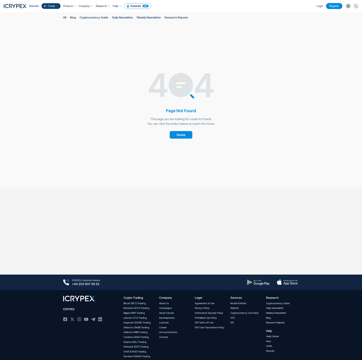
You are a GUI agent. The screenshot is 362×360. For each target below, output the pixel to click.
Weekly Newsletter (149, 17)
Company (84, 6)
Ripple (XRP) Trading (134, 313)
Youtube (86, 319)
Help (115, 6)
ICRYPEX (68, 309)
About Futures (166, 313)
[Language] (348, 6)
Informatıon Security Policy (209, 313)
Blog (73, 17)
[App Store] (287, 282)
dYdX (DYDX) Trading (134, 351)
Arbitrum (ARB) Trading (135, 332)
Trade (51, 6)
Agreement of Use (204, 303)
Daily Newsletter (122, 17)
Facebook (65, 319)
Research (101, 6)
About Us (164, 303)
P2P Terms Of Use (204, 322)
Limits (269, 346)
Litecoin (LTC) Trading (135, 317)
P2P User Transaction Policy (209, 327)
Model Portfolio (238, 303)
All (64, 17)
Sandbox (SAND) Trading (136, 356)
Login (320, 6)
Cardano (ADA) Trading (136, 337)
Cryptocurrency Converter (244, 313)
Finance (68, 6)
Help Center (272, 336)
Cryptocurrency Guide (94, 17)
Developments (167, 317)
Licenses (164, 322)
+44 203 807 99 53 (85, 284)
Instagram (79, 319)
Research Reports (176, 17)
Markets (34, 6)
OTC (232, 317)
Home (181, 135)
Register (334, 6)
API (232, 322)
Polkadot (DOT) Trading (136, 346)
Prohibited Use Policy (206, 317)
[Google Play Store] (258, 282)
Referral (234, 308)
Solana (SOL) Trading (134, 342)
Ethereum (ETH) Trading (136, 308)
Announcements (168, 332)
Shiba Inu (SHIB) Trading (136, 327)
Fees (268, 341)
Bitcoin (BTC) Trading (134, 303)
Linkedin (100, 319)
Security (270, 350)
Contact (163, 337)
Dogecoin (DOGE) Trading (137, 322)
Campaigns (165, 308)
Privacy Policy (202, 308)
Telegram (93, 319)
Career (162, 327)
